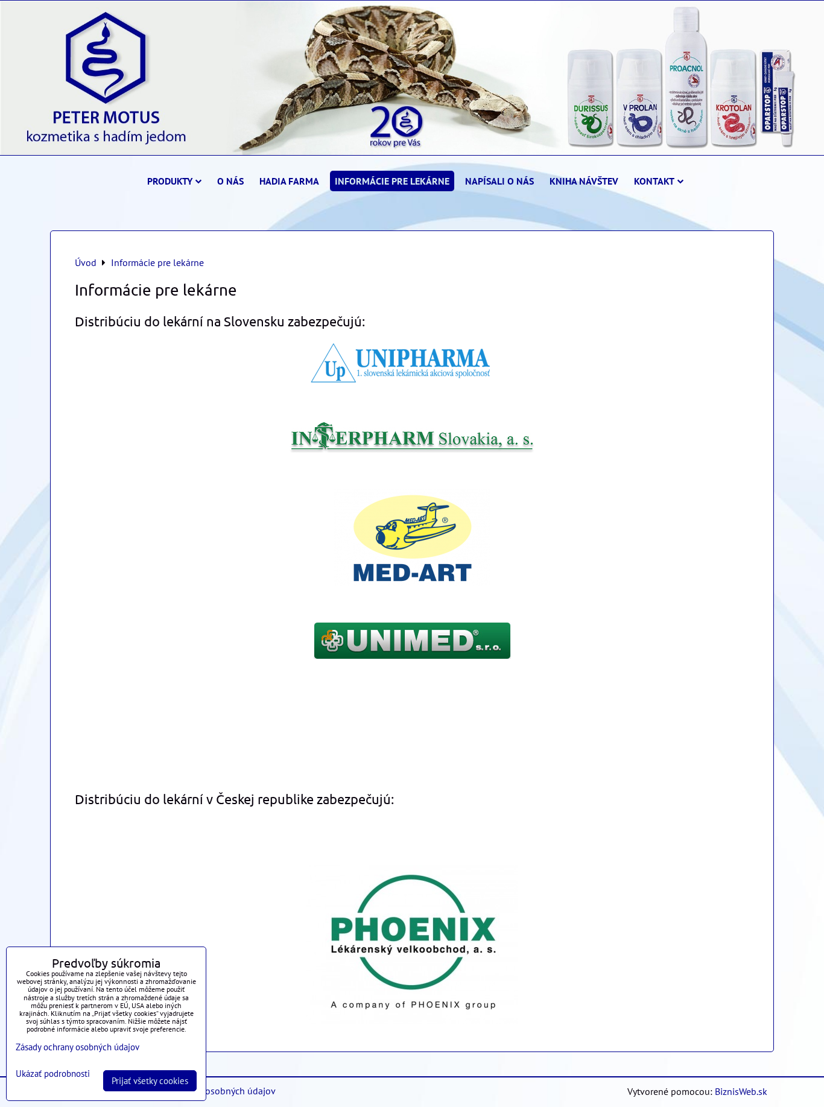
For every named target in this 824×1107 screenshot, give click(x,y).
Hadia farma (289, 181)
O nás (230, 181)
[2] (412, 449)
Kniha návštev (584, 181)
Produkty (169, 181)
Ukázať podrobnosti (53, 1074)
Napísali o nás (499, 181)
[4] (412, 655)
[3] (412, 583)
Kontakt (654, 181)
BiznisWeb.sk (741, 1091)
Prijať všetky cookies (150, 1080)
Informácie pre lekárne (392, 181)
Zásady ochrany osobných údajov (208, 1091)
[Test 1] (412, 382)
